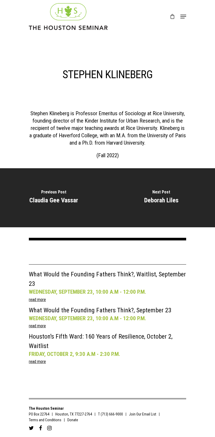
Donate (72, 420)
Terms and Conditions (45, 420)
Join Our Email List (142, 414)
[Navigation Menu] (183, 16)
